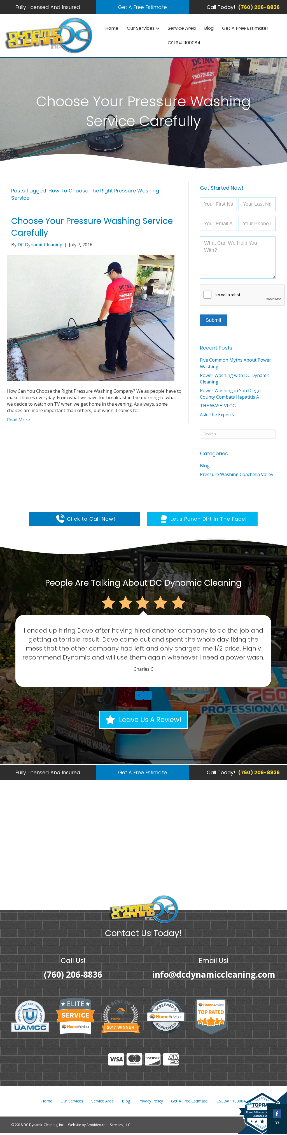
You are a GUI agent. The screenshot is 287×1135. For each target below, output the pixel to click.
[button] (142, 7)
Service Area (182, 28)
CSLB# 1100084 (184, 43)
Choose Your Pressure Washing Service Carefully (92, 227)
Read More (18, 420)
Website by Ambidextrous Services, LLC (99, 1124)
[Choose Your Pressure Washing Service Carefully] (90, 317)
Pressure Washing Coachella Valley (236, 474)
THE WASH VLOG (218, 406)
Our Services (141, 28)
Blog (209, 28)
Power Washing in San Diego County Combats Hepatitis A (230, 393)
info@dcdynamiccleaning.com (213, 974)
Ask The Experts (217, 415)
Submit (213, 320)
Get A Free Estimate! (245, 28)
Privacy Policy (150, 1101)
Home (111, 28)
